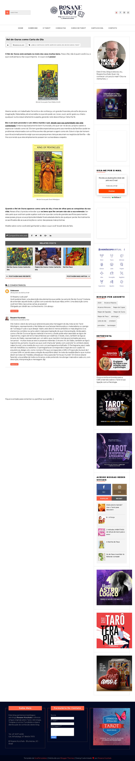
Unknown (14, 291)
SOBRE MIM (32, 28)
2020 (99, 303)
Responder (14, 311)
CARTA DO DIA (97, 28)
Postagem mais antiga (77, 276)
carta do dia (102, 321)
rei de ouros (69, 45)
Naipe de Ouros (55, 45)
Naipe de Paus (103, 316)
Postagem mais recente (19, 276)
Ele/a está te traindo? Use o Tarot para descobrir (114, 507)
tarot (77, 45)
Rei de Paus (68, 267)
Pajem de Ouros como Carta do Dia (48, 268)
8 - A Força (110, 517)
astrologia (114, 316)
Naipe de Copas (119, 307)
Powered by (106, 197)
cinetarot (112, 321)
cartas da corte (43, 45)
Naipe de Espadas (104, 312)
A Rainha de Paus (113, 542)
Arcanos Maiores (110, 303)
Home (20, 28)
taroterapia (111, 325)
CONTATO (112, 28)
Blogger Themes (67, 758)
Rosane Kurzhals (17, 318)
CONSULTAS (61, 28)
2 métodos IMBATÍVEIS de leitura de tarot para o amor (115, 532)
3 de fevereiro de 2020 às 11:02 (19, 320)
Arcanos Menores (104, 307)
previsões (101, 325)
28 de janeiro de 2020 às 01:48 (19, 292)
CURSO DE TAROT (78, 28)
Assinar (112, 191)
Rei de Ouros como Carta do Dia (18, 268)
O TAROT (46, 28)
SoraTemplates (41, 758)
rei (63, 45)
